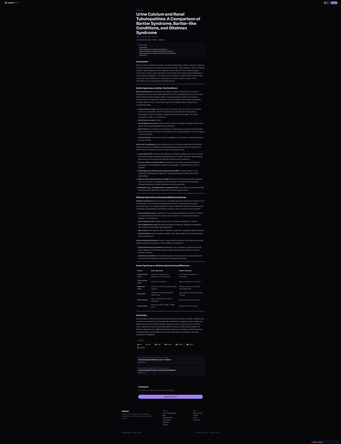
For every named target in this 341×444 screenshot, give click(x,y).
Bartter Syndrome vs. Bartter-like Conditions (153, 49)
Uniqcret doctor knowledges (144, 39)
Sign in (334, 3)
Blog (164, 415)
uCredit (195, 415)
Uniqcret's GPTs (168, 418)
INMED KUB (161, 39)
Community (196, 420)
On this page (143, 45)
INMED (154, 39)
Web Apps (166, 422)
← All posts (139, 10)
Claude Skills (167, 420)
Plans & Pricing (197, 413)
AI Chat (195, 418)
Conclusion (142, 55)
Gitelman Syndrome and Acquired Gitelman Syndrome (156, 51)
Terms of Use (199, 432)
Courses (165, 424)
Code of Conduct (214, 432)
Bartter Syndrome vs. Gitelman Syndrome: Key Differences (157, 53)
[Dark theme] (328, 2)
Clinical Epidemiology (169, 413)
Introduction (143, 47)
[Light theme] (325, 2)
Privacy (206, 432)
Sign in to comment (170, 397)
